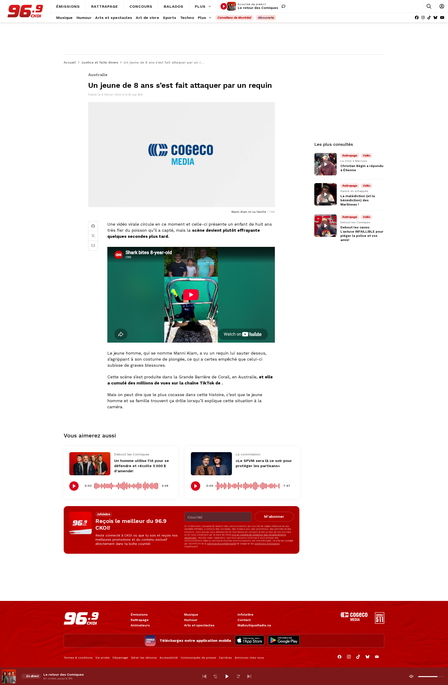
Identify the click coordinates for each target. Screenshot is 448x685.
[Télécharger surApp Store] (249, 640)
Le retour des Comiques (258, 8)
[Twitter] (93, 236)
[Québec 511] (379, 622)
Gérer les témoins (144, 657)
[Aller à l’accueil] (25, 11)
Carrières (225, 657)
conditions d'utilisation (267, 543)
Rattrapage (140, 620)
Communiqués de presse (198, 657)
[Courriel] (93, 246)
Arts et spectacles (199, 625)
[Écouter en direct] (224, 6)
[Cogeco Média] (354, 620)
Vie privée (102, 657)
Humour (190, 620)
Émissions (139, 614)
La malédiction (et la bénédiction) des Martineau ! (357, 200)
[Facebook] (417, 17)
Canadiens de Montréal (234, 17)
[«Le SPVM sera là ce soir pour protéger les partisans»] (211, 463)
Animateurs (140, 625)
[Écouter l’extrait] (74, 486)
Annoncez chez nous (249, 657)
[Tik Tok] (429, 17)
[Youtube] (442, 17)
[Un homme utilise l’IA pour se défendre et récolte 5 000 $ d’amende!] (89, 463)
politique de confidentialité (221, 543)
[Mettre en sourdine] (411, 676)
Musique (191, 614)
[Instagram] (423, 17)
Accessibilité (169, 657)
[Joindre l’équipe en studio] (283, 6)
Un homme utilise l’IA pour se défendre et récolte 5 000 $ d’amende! (141, 465)
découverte (266, 17)
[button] (204, 676)
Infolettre (245, 614)
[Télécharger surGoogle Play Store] (284, 640)
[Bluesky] (435, 17)
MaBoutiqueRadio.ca (254, 625)
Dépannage (120, 657)
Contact (244, 620)
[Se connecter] (441, 6)
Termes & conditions (78, 657)
